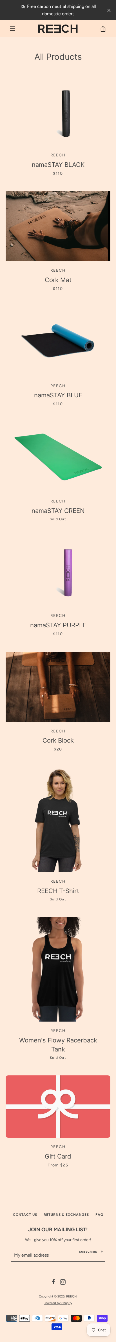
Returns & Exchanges (66, 1215)
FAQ (99, 1215)
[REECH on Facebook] (53, 1281)
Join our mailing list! (58, 1229)
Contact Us (25, 1215)
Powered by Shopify (58, 1303)
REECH (71, 1296)
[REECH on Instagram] (63, 1281)
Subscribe (88, 1252)
